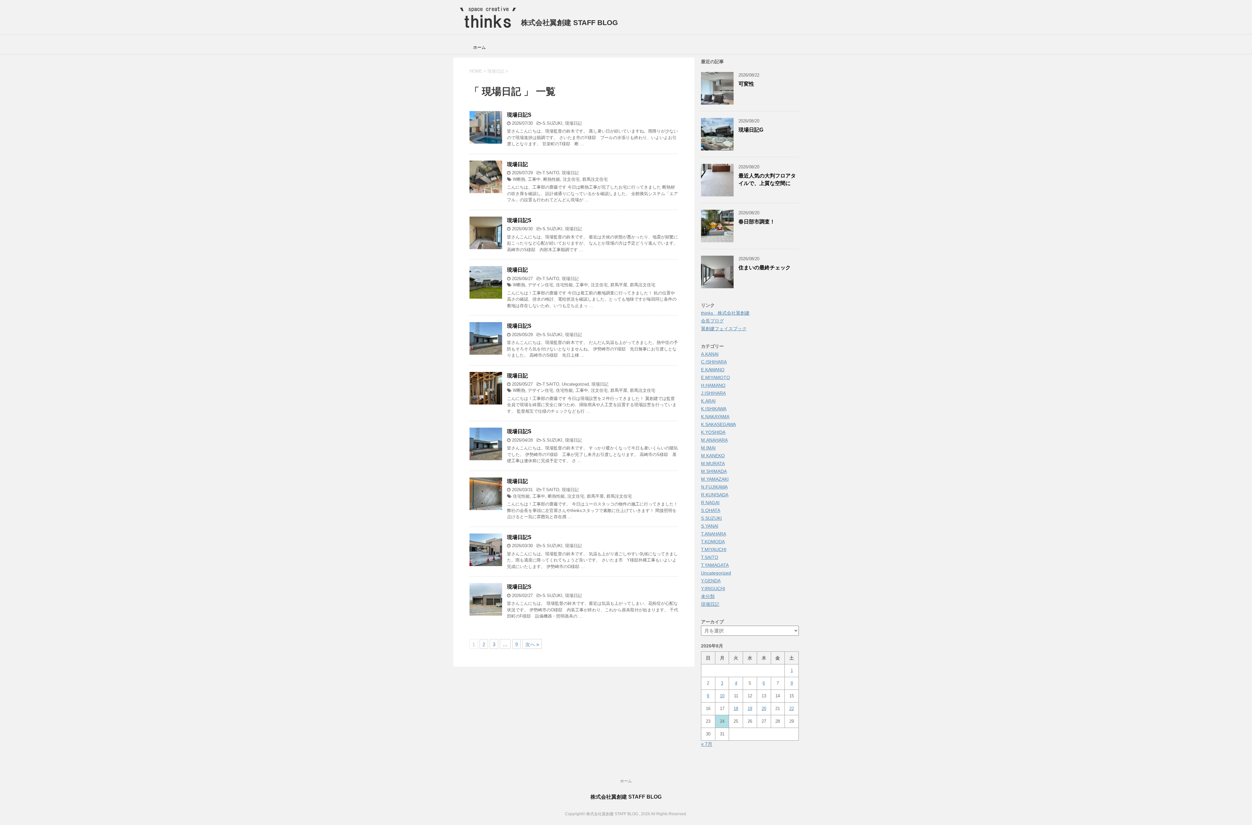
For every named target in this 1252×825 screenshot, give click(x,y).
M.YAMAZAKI (715, 479)
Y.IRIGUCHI (713, 588)
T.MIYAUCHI (713, 549)
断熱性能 (551, 179)
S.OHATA (710, 510)
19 (750, 708)
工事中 (534, 179)
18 (736, 708)
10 (722, 695)
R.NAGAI (710, 502)
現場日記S (519, 115)
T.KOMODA (713, 541)
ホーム (479, 47)
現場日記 (573, 123)
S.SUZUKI (552, 123)
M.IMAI (708, 447)
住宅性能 (564, 284)
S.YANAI (709, 526)
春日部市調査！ (756, 221)
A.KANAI (710, 354)
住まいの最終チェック (764, 267)
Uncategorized (575, 384)
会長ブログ (712, 320)
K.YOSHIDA (713, 432)
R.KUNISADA (714, 494)
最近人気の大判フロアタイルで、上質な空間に (767, 179)
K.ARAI (708, 401)
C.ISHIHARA (714, 361)
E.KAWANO (712, 369)
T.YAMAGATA (715, 565)
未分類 (708, 596)
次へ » (532, 644)
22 (791, 708)
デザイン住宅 (540, 284)
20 (764, 708)
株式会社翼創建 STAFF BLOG (568, 23)
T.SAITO (551, 172)
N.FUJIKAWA (714, 487)
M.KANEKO (713, 455)
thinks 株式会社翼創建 (725, 313)
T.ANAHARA (713, 533)
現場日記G (750, 130)
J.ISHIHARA (713, 393)
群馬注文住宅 (595, 179)
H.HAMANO (713, 385)
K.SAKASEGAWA (718, 424)
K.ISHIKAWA (713, 408)
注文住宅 (571, 179)
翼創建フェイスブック (724, 328)
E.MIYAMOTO (715, 377)
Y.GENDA (711, 580)
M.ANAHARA (714, 440)
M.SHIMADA (714, 471)
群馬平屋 (618, 284)
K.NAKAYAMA (715, 416)
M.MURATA (713, 463)
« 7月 (706, 744)
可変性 (746, 84)
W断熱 (519, 179)
